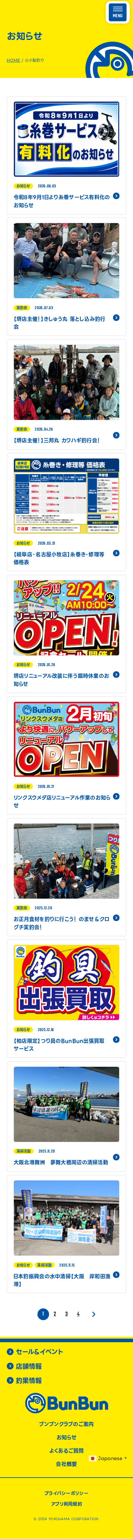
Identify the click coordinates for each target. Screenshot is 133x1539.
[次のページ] (93, 1314)
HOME (13, 60)
